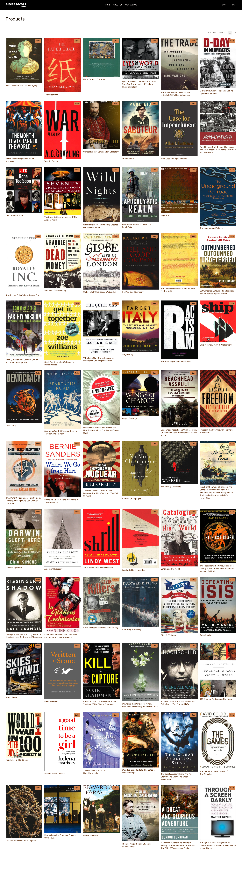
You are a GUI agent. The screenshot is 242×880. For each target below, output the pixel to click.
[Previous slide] (10, 60)
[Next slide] (38, 60)
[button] (222, 32)
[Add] (37, 79)
